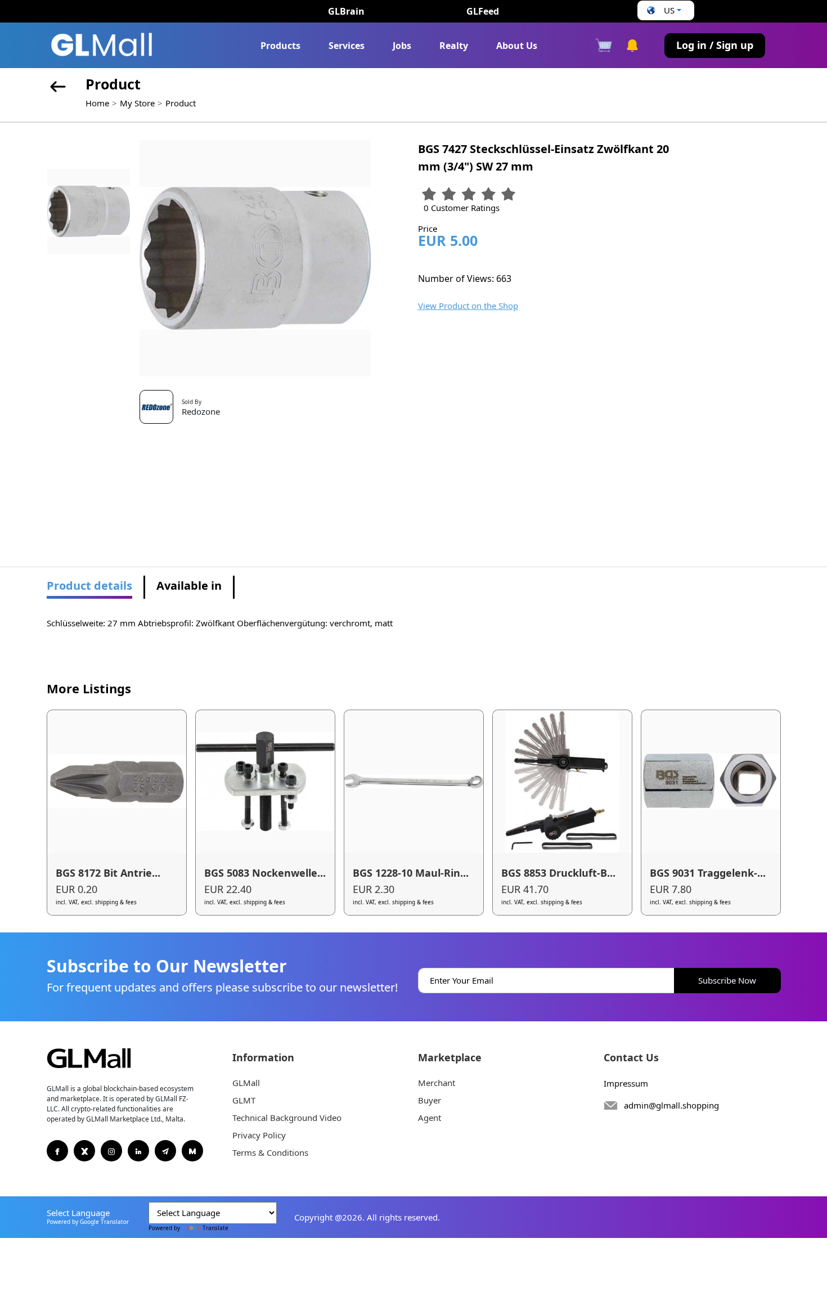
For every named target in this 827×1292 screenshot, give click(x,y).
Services (347, 45)
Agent (429, 1117)
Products (280, 45)
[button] (662, 10)
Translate (215, 1228)
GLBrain (346, 11)
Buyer (429, 1100)
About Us (516, 45)
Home (97, 103)
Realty (453, 45)
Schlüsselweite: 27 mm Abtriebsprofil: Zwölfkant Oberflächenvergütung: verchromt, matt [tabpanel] (220, 623)
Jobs (402, 45)
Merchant (436, 1082)
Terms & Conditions (270, 1152)
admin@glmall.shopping (671, 1105)
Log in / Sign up (714, 45)
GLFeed (482, 11)
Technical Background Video (286, 1117)
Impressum (626, 1083)
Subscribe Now (727, 980)
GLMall (246, 1082)
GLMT (243, 1100)
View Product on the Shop (468, 305)
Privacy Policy (259, 1135)
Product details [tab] (89, 585)
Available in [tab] (189, 585)
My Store (137, 103)
